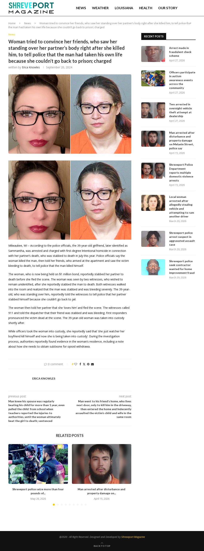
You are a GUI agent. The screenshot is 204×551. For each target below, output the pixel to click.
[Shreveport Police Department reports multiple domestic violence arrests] (153, 171)
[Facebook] (174, 25)
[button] (13, 474)
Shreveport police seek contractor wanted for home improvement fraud (182, 267)
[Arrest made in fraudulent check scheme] (153, 54)
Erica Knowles (31, 67)
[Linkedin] (182, 25)
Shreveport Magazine (133, 537)
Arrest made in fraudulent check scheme (180, 51)
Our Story (168, 8)
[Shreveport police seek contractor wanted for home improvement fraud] (153, 267)
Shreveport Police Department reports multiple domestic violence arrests (181, 172)
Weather (100, 8)
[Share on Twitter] (84, 364)
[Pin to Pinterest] (88, 364)
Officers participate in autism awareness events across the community (182, 80)
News (81, 8)
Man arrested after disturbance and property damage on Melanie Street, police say (182, 140)
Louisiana (124, 8)
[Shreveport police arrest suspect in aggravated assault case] (153, 239)
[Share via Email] (92, 364)
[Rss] (195, 25)
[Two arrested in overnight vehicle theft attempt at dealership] (153, 110)
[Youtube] (186, 25)
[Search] (194, 8)
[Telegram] (190, 25)
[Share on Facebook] (80, 364)
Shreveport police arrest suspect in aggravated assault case (182, 238)
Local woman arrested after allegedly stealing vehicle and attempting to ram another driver (181, 206)
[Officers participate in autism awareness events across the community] (153, 78)
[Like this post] (75, 364)
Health (145, 8)
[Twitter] (178, 25)
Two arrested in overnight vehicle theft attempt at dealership (180, 110)
